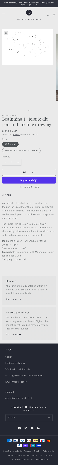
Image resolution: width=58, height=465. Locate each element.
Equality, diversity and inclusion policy (24, 375)
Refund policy (49, 451)
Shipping (16, 134)
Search (8, 357)
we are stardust (16, 451)
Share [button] (8, 195)
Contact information (39, 460)
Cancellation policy (20, 460)
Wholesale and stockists (17, 369)
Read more (12, 299)
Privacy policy (14, 455)
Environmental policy (16, 382)
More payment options (29, 187)
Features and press (15, 363)
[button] (3, 15)
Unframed (10, 144)
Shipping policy (45, 455)
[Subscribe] (49, 417)
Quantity (6, 157)
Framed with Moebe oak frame (21, 150)
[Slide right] (35, 110)
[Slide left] (23, 110)
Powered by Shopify (32, 451)
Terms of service (30, 455)
